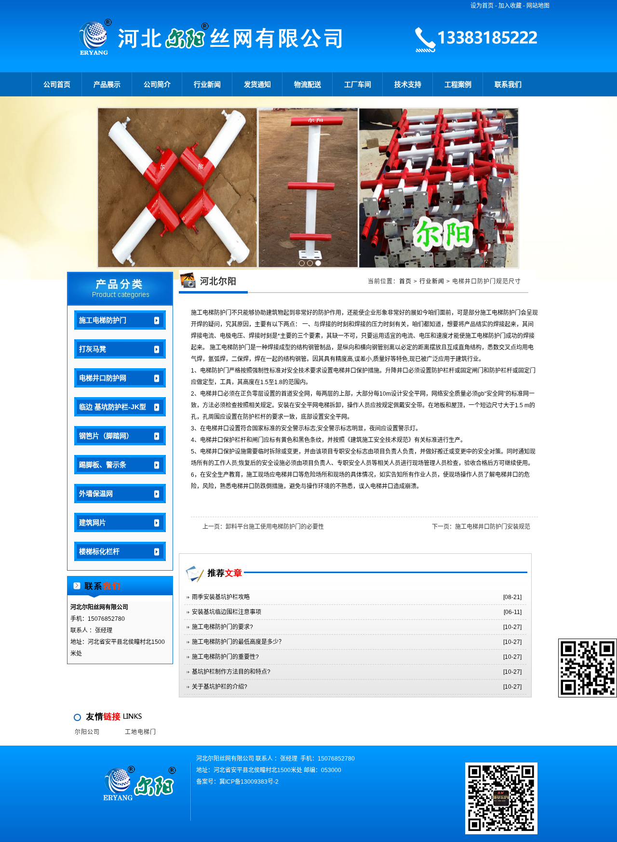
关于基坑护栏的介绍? (219, 686)
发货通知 (257, 84)
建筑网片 (92, 522)
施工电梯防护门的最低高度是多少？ (238, 642)
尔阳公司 (87, 732)
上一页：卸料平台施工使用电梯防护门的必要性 (263, 526)
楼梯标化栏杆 (99, 551)
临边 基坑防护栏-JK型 (112, 407)
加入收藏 (510, 5)
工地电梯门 (140, 732)
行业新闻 (207, 84)
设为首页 (482, 5)
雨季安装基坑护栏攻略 (221, 597)
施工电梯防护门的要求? (222, 627)
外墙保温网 (96, 493)
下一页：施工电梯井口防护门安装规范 (481, 526)
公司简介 (157, 84)
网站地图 (538, 5)
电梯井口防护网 (102, 378)
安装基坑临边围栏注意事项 (226, 612)
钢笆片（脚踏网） (106, 436)
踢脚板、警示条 (102, 464)
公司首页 (56, 84)
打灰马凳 (92, 349)
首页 (405, 281)
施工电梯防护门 (102, 320)
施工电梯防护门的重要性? (225, 657)
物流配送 (307, 84)
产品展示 (107, 84)
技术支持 (407, 84)
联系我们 (508, 84)
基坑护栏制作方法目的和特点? (231, 671)
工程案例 (457, 84)
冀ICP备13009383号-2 (249, 781)
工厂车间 (357, 84)
